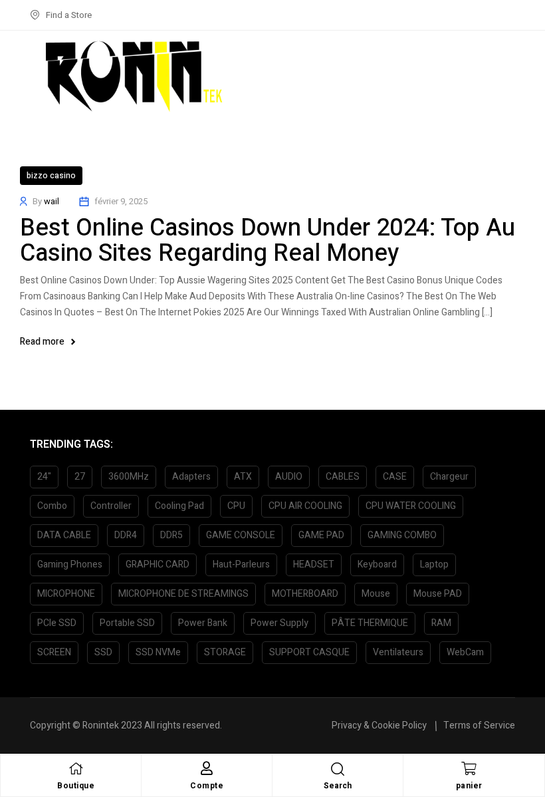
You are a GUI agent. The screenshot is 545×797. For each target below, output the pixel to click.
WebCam (465, 652)
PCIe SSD (56, 623)
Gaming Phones (69, 564)
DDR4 (125, 535)
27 (79, 477)
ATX (243, 477)
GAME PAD (321, 535)
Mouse (376, 594)
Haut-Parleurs (241, 564)
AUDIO (288, 477)
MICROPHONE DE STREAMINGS (183, 594)
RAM (441, 623)
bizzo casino (51, 176)
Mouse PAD (437, 594)
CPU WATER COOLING (411, 506)
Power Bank (202, 623)
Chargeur (449, 477)
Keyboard (377, 564)
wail (51, 201)
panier (469, 786)
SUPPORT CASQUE (309, 652)
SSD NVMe (158, 652)
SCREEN (54, 652)
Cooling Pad (179, 506)
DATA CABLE (64, 535)
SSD (103, 652)
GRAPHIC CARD (157, 564)
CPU (236, 506)
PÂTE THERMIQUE (370, 623)
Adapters (191, 477)
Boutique (75, 786)
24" (44, 477)
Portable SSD (127, 623)
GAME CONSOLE (240, 535)
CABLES (343, 477)
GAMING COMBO (402, 535)
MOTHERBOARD (305, 594)
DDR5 (171, 535)
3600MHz (128, 477)
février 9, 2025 (121, 201)
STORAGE (225, 652)
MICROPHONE (66, 594)
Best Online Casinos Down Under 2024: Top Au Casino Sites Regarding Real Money (267, 240)
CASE (395, 477)
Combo (52, 506)
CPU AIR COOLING (305, 506)
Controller (111, 506)
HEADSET (313, 564)
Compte (206, 786)
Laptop (434, 564)
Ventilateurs (398, 652)
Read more (42, 342)
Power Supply (279, 623)
